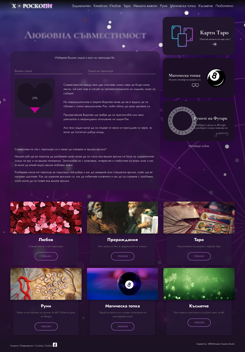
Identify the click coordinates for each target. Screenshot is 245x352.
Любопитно (224, 5)
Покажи (46, 256)
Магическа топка (183, 5)
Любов (115, 5)
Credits (48, 345)
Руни (163, 5)
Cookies (39, 345)
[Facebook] (55, 345)
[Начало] (32, 6)
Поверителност (27, 345)
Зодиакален (81, 5)
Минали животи (145, 5)
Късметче (206, 5)
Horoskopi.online (199, 146)
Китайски (100, 5)
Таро (127, 5)
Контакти (14, 345)
